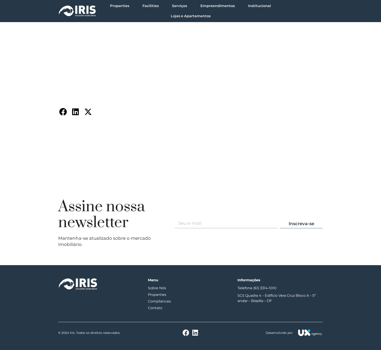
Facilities (150, 6)
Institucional (259, 6)
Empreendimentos (217, 6)
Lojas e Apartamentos (191, 16)
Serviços (179, 6)
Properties (119, 6)
